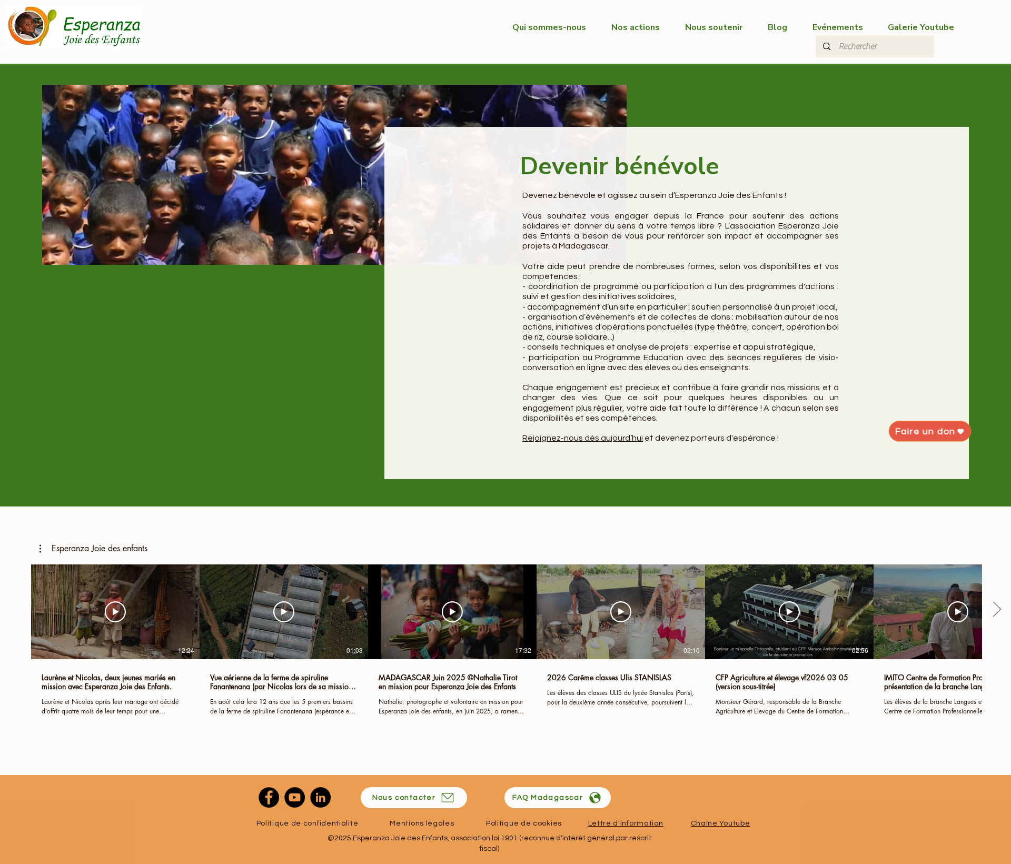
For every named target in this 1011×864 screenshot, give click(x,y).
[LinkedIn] (320, 797)
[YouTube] (294, 797)
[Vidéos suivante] (996, 609)
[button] (93, 548)
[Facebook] (269, 797)
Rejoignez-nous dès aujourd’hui (582, 438)
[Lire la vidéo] (115, 611)
